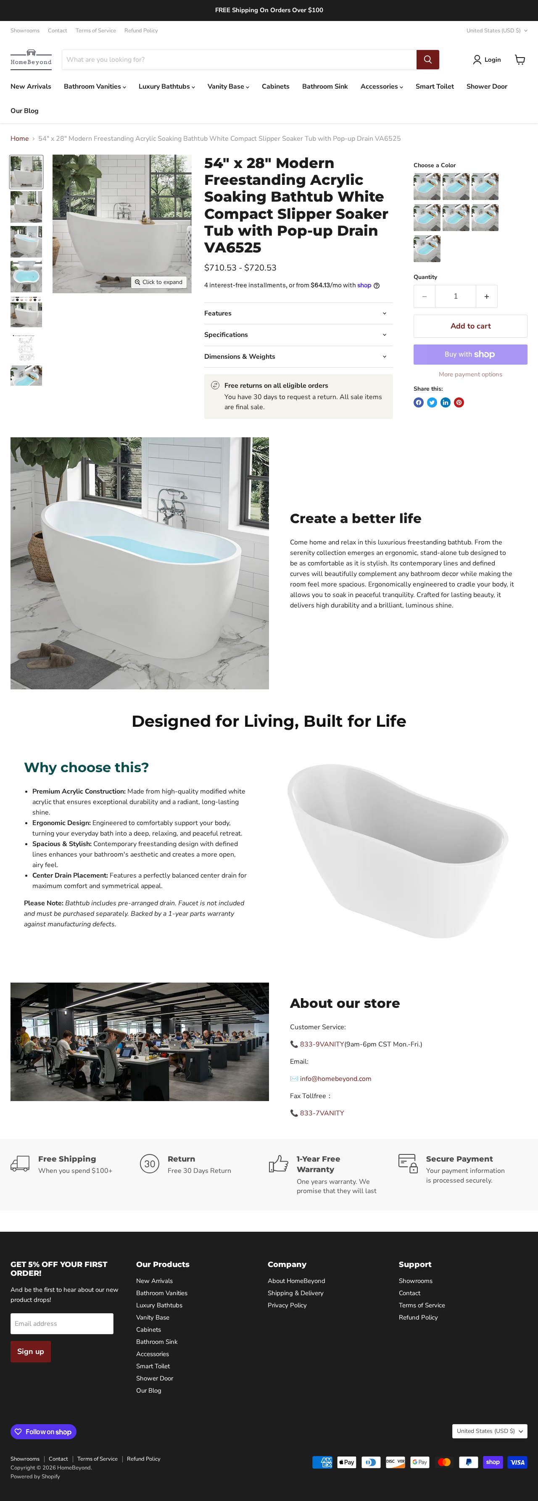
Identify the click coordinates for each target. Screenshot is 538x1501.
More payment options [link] (470, 374)
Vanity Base (227, 86)
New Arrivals (31, 86)
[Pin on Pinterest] (459, 402)
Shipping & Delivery (296, 1293)
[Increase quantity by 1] (487, 296)
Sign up (30, 1351)
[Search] (428, 59)
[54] (26, 172)
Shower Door (487, 86)
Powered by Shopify (35, 1476)
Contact (57, 31)
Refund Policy (141, 31)
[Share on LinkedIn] (445, 402)
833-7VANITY (322, 1113)
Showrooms (25, 31)
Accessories (380, 86)
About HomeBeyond (296, 1281)
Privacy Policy (287, 1305)
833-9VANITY (322, 1044)
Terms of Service (96, 31)
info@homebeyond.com (336, 1078)
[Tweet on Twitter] (432, 402)
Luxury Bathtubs (165, 86)
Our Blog (25, 111)
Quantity (425, 277)
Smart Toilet (435, 86)
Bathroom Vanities (93, 86)
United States (494, 30)
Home (20, 138)
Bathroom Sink (325, 86)
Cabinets (276, 86)
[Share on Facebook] (419, 402)
